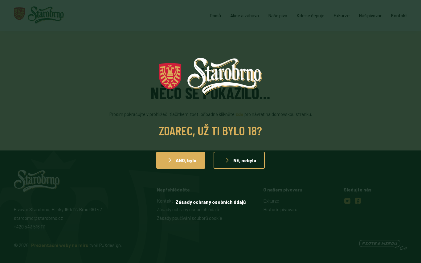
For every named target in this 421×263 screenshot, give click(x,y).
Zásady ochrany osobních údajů (210, 202)
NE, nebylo (244, 160)
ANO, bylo (186, 160)
